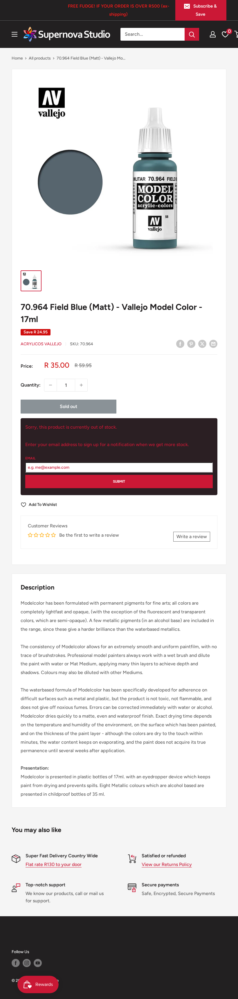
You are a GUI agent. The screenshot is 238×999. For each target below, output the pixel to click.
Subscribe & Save (205, 10)
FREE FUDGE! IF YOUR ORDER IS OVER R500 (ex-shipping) (118, 10)
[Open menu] (14, 34)
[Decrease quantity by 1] (50, 385)
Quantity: (31, 385)
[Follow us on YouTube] (38, 963)
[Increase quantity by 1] (81, 385)
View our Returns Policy (167, 864)
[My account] (213, 34)
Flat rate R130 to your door (54, 864)
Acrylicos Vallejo (41, 344)
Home (17, 58)
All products (40, 58)
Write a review (191, 536)
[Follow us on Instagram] (27, 963)
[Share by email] (213, 343)
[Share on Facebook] (180, 343)
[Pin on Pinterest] (191, 343)
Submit (119, 481)
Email (30, 458)
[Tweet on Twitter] (202, 343)
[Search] (192, 34)
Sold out (68, 406)
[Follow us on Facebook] (16, 963)
